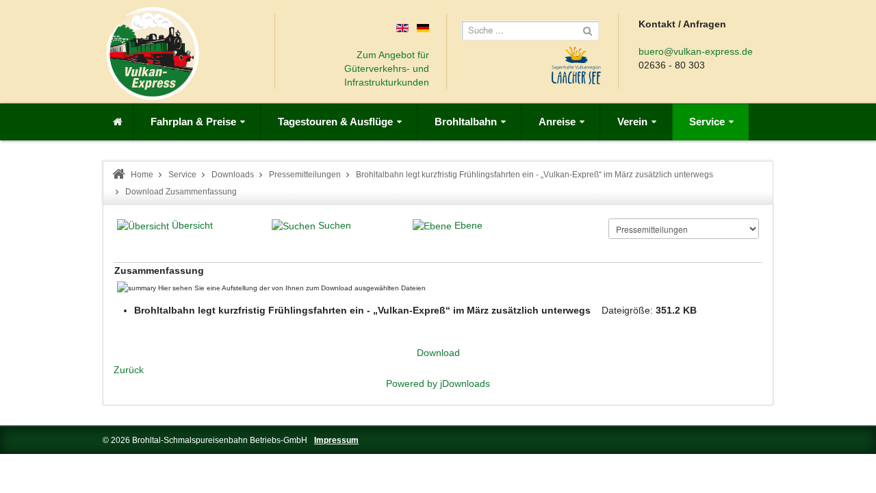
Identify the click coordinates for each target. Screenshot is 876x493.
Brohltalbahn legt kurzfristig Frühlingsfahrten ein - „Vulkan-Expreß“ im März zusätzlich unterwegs (534, 174)
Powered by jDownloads (438, 383)
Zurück (129, 369)
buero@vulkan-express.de (696, 51)
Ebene (468, 225)
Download (438, 352)
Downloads (232, 174)
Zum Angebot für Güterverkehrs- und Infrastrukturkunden (386, 68)
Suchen (334, 225)
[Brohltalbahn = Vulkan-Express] (153, 53)
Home (142, 174)
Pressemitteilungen (305, 174)
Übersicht (192, 225)
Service (182, 174)
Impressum (336, 440)
